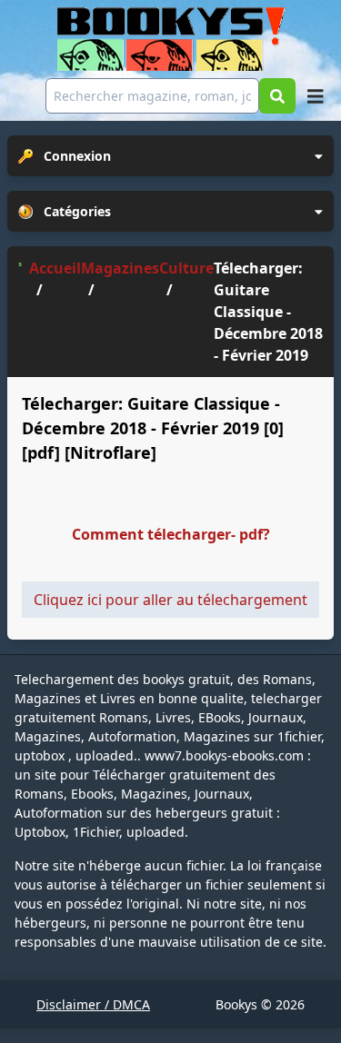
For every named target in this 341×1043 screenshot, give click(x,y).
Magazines (120, 268)
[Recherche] (277, 96)
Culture (186, 268)
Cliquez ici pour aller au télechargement (170, 600)
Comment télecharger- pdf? (171, 534)
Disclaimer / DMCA (93, 1004)
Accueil (55, 268)
